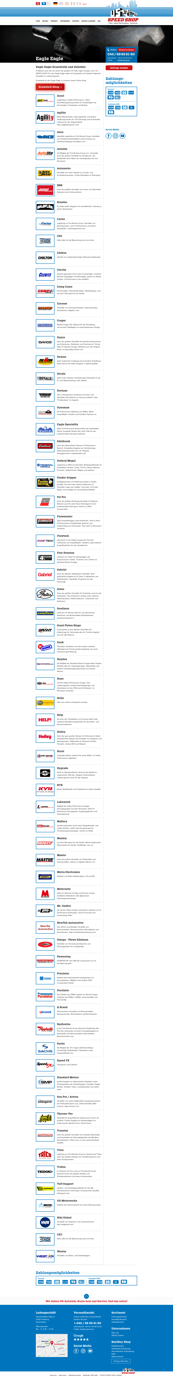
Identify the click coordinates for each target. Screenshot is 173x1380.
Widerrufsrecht (117, 1357)
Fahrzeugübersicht (119, 1317)
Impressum (53, 1375)
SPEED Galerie (117, 1335)
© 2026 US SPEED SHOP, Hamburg (110, 1375)
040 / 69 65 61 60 (88, 1323)
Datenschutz (62, 1375)
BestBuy (45, 21)
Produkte (54, 21)
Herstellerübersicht (119, 1319)
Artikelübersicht (117, 1322)
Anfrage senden (119, 67)
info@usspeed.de (124, 60)
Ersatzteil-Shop (49, 86)
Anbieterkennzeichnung (120, 1349)
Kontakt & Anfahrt (88, 21)
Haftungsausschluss (74, 1375)
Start (38, 21)
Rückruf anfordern (126, 50)
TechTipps (75, 21)
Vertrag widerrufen (121, 1361)
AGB (99, 21)
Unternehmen (65, 21)
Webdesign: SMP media (90, 1375)
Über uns (115, 1333)
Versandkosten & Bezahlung (122, 1351)
